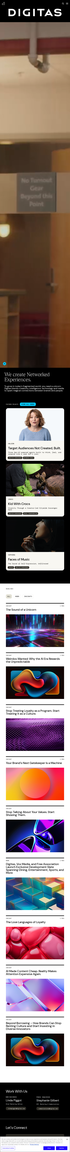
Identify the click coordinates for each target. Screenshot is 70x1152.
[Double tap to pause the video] (4, 363)
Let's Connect (16, 1127)
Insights (28, 596)
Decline (61, 1148)
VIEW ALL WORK (27, 404)
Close (49, 1148)
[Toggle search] (63, 3)
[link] (35, 434)
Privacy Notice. (34, 1144)
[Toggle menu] (67, 3)
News (17, 596)
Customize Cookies (8, 1148)
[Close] (67, 1139)
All (8, 596)
